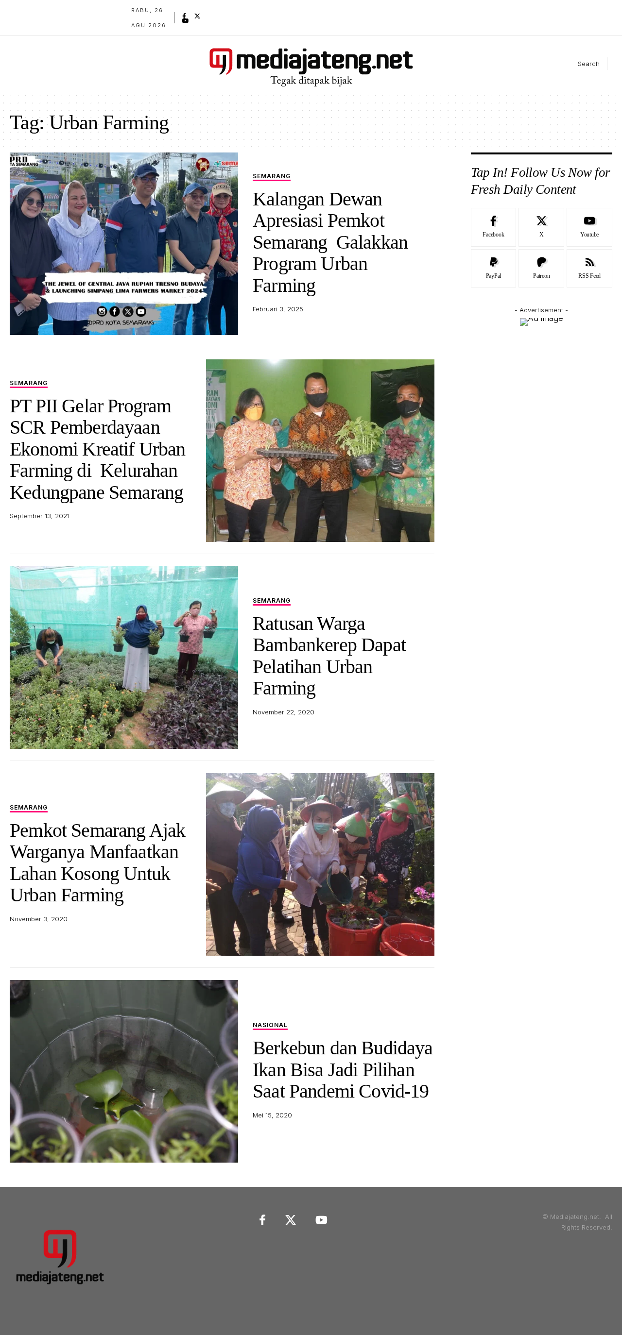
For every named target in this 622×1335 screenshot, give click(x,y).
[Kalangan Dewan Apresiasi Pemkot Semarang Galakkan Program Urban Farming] (124, 243)
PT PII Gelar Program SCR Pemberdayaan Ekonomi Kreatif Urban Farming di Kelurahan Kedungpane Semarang (98, 449)
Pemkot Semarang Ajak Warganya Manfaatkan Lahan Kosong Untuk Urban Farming (97, 862)
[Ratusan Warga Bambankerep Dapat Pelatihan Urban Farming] (124, 657)
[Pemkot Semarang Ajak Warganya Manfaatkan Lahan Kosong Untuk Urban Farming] (320, 864)
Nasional (270, 1025)
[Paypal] (494, 268)
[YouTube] (185, 20)
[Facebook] (184, 16)
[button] (581, 63)
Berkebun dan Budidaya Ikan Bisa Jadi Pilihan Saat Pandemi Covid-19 (343, 1069)
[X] (197, 16)
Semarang (272, 176)
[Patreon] (541, 268)
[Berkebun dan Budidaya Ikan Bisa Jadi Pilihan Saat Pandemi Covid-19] (124, 1071)
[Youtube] (589, 227)
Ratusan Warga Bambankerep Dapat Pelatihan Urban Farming (329, 655)
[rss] (589, 268)
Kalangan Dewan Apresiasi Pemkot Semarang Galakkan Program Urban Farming (330, 242)
